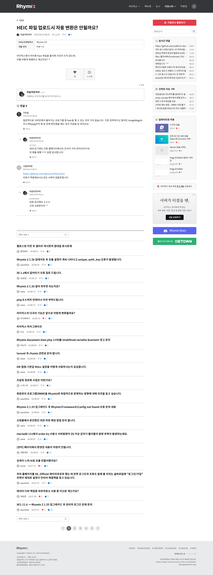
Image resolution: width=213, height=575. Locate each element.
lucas (23, 466)
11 (47, 425)
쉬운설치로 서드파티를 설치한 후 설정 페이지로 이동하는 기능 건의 (183, 94)
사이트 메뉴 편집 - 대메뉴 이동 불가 (170, 105)
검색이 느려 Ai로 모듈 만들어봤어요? (37, 460)
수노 (22, 332)
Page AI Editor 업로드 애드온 (181, 159)
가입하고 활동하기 (176, 22)
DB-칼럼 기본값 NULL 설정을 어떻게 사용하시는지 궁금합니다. (52, 367)
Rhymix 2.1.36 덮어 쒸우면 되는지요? (38, 286)
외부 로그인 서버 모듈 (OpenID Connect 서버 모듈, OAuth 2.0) (181, 137)
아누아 (23, 345)
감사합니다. (160, 60)
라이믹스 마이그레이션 (29, 326)
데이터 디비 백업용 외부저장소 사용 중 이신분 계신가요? (48, 491)
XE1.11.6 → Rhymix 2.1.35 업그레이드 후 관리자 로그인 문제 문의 (54, 504)
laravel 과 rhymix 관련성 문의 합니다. (38, 353)
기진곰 (26, 112)
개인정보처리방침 (143, 548)
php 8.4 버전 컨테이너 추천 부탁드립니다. (40, 299)
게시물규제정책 (157, 548)
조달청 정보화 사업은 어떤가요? (34, 380)
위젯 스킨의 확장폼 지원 (165, 101)
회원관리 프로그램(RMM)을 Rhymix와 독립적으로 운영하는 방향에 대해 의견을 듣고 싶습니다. (69, 393)
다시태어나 (25, 318)
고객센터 (193, 548)
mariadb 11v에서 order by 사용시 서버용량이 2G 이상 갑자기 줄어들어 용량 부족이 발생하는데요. (72, 434)
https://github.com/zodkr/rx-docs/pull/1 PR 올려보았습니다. (182, 46)
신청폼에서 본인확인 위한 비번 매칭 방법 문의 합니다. (46, 420)
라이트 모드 (178, 554)
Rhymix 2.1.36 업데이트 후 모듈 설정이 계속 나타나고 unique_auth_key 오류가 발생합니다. (69, 259)
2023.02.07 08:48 (30, 116)
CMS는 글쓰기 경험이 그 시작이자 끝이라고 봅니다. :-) (178, 71)
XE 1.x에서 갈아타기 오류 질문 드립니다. (39, 273)
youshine (24, 265)
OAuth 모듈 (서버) (178, 147)
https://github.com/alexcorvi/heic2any (44, 173)
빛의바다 (24, 251)
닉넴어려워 (27, 166)
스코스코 (24, 385)
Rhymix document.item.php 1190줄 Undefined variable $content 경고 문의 (63, 340)
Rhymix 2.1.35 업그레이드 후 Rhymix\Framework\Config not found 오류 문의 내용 (66, 407)
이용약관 (132, 548)
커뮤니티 (169, 6)
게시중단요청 (183, 548)
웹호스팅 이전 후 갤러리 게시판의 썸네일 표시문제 (44, 246)
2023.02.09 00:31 (36, 194)
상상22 (23, 278)
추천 (27, 129)
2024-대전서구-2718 (37, 565)
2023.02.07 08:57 (30, 169)
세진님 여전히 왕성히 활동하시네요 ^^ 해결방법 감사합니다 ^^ (181, 53)
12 (51, 510)
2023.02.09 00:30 (36, 141)
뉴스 (158, 6)
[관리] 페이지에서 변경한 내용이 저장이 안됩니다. (44, 447)
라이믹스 (133, 6)
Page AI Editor (176, 169)
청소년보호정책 (170, 548)
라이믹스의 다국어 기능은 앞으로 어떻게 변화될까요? (46, 313)
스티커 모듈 (175, 125)
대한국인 (24, 452)
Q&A (21, 20)
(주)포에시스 (21, 557)
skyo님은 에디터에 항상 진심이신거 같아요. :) (174, 78)
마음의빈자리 (26, 34)
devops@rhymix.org (187, 564)
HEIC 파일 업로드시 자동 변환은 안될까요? (57, 28)
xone (22, 291)
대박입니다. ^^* (162, 63)
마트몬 (23, 496)
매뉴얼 (148, 6)
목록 (142, 85)
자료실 (184, 6)
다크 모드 (190, 554)
